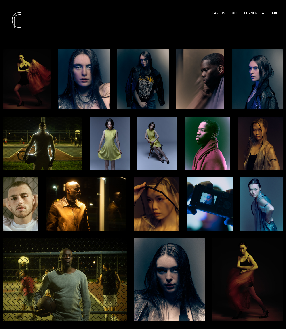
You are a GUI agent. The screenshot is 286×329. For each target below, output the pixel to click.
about (277, 13)
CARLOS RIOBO (225, 13)
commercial (255, 13)
